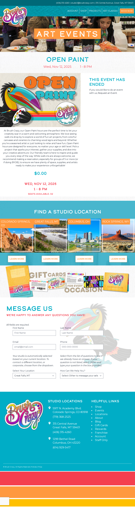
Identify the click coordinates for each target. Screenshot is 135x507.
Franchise (101, 432)
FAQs (40, 467)
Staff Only (101, 440)
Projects (95, 11)
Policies (34, 467)
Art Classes (110, 11)
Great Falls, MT (46, 221)
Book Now (127, 11)
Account (72, 11)
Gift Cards (101, 425)
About (99, 417)
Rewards (100, 429)
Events (99, 410)
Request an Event (107, 93)
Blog (98, 421)
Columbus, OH (79, 221)
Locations (101, 414)
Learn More (17, 259)
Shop (83, 11)
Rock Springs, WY (115, 221)
